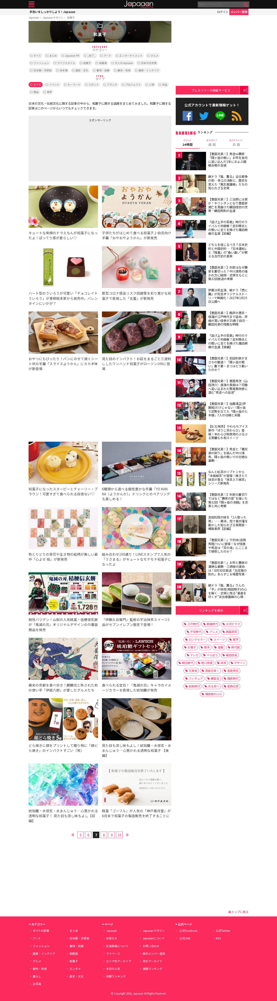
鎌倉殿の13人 (213, 694)
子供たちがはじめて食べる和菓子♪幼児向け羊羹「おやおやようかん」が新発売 (136, 235)
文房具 (193, 671)
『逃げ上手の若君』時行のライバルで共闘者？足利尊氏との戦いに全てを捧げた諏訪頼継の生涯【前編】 (228, 228)
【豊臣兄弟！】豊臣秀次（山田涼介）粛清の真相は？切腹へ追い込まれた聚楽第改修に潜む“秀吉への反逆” (228, 387)
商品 (36, 92)
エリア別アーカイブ (118, 961)
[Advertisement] (64, 151)
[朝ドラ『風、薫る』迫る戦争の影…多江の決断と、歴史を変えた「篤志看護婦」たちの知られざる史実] (191, 184)
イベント (54, 84)
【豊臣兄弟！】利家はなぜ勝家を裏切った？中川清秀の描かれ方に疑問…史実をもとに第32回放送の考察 (228, 273)
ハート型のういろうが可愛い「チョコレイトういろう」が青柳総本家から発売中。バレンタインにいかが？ (63, 298)
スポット (94, 84)
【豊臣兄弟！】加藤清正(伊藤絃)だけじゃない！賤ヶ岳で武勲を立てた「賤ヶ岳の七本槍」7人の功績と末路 (228, 409)
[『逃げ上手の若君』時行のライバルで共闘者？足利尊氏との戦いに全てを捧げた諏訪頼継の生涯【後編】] (191, 343)
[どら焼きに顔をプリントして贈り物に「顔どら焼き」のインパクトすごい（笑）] (63, 720)
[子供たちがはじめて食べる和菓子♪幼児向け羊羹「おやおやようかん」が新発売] (136, 207)
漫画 (220, 647)
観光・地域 (124, 70)
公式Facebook (187, 116)
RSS (237, 116)
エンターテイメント (131, 55)
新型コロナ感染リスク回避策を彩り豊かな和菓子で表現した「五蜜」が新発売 (136, 295)
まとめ (53, 55)
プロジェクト (133, 84)
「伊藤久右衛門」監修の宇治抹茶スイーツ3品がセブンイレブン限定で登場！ (136, 622)
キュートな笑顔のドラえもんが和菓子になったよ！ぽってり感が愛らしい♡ (63, 235)
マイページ (113, 953)
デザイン (239, 663)
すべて (37, 55)
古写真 (37, 984)
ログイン (222, 12)
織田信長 (231, 655)
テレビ (194, 655)
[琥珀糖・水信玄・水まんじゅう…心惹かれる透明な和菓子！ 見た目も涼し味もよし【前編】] (63, 785)
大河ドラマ (233, 624)
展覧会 (215, 678)
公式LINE (220, 116)
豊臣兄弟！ (212, 671)
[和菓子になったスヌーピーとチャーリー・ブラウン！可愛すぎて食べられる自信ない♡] (63, 463)
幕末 (207, 647)
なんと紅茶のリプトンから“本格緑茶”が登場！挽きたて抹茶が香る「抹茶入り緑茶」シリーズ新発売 (228, 477)
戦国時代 (212, 624)
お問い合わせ (151, 946)
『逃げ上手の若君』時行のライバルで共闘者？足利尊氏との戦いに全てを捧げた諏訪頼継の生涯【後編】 (228, 341)
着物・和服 (103, 70)
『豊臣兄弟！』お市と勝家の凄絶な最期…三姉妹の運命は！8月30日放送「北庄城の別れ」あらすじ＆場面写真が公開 (228, 570)
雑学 (235, 639)
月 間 (236, 143)
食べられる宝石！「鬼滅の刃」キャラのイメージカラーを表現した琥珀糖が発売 (136, 687)
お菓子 (192, 647)
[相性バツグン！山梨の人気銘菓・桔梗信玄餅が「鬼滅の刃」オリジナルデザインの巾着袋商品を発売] (63, 594)
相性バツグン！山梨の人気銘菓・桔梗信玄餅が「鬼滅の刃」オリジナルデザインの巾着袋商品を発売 (63, 624)
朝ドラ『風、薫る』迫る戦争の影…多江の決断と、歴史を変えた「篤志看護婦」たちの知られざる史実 (228, 182)
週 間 (211, 143)
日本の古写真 (149, 63)
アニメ (213, 632)
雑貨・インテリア (148, 70)
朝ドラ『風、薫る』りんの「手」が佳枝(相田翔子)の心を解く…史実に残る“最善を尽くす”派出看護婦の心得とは (227, 593)
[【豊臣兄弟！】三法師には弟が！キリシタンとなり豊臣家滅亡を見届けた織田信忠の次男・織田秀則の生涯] (191, 207)
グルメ (154, 55)
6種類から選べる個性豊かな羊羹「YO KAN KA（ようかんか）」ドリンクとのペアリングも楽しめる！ (136, 493)
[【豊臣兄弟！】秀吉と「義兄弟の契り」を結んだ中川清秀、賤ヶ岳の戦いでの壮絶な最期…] (191, 457)
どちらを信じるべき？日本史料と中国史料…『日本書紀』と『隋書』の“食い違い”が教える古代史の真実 (228, 250)
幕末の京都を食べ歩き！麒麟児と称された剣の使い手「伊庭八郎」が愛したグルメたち (63, 687)
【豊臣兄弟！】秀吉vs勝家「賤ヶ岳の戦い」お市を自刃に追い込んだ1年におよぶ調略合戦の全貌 (228, 159)
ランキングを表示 (211, 610)
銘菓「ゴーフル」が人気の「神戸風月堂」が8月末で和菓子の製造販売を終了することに (136, 813)
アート (107, 55)
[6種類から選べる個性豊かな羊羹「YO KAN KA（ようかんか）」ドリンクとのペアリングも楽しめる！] (136, 463)
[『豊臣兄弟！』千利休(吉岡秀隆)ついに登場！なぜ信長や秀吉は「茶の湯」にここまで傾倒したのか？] (191, 548)
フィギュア (196, 678)
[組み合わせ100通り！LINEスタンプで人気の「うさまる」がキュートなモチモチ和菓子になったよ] (136, 528)
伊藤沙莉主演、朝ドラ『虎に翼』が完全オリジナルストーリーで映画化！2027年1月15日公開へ (228, 296)
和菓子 (71, 17)
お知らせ (111, 938)
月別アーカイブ (152, 961)
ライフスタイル (66, 63)
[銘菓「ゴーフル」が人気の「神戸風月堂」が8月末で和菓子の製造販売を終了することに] (136, 785)
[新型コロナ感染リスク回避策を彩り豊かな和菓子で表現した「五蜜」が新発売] (136, 268)
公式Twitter (204, 116)
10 (119, 835)
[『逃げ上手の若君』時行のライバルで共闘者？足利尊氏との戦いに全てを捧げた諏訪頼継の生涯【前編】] (191, 230)
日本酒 (64, 70)
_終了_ (91, 55)
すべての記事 (41, 931)
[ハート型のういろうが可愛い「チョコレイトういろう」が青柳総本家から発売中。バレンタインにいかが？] (63, 268)
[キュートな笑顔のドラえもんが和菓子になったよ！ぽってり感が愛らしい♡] (63, 207)
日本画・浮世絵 (43, 70)
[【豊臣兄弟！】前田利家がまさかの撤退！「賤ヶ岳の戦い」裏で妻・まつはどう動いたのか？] (191, 366)
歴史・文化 (82, 70)
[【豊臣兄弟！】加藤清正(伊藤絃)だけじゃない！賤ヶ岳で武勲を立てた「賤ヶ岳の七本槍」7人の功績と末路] (191, 411)
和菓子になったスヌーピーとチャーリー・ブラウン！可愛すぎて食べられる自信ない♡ (63, 491)
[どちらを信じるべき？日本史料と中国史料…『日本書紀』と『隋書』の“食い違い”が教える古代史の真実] (191, 252)
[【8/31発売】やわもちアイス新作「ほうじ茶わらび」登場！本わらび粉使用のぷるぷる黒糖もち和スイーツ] (191, 434)
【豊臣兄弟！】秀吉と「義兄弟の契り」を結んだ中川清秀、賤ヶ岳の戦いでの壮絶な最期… (228, 455)
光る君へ (213, 686)
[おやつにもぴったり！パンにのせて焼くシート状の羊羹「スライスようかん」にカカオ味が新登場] (63, 333)
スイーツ (219, 639)
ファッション (41, 63)
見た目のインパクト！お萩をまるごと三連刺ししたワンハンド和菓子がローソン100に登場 (136, 363)
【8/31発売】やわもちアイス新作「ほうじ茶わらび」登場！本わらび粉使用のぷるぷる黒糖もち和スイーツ (228, 432)
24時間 (187, 143)
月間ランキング (116, 976)
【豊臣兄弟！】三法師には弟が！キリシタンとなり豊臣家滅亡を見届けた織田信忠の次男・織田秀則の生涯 (228, 205)
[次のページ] (127, 834)
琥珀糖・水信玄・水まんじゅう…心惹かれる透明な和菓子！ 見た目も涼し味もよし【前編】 (63, 815)
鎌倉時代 (232, 678)
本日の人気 (113, 969)
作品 (164, 84)
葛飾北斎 (232, 686)
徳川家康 (207, 663)
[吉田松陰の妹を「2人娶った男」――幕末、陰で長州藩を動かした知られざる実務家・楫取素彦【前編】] (191, 525)
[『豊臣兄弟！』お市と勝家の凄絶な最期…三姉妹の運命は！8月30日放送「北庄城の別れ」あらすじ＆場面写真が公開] (191, 570)
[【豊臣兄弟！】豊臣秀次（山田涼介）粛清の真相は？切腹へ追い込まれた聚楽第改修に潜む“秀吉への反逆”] (191, 389)
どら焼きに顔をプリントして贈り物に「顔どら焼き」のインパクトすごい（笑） (63, 748)
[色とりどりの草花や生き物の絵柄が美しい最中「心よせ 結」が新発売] (63, 528)
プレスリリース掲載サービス (210, 90)
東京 (49, 92)
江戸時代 (193, 624)
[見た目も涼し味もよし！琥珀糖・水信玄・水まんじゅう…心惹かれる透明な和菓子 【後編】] (136, 720)
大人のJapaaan (124, 63)
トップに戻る (239, 912)
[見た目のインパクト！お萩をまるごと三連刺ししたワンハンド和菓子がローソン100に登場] (136, 333)
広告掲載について (117, 946)
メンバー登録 (238, 12)
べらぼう (212, 655)
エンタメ (75, 969)
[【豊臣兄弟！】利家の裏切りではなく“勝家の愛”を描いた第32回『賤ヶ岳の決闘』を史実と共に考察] (191, 502)
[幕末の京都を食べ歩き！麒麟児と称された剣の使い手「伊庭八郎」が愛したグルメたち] (63, 659)
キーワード (74, 84)
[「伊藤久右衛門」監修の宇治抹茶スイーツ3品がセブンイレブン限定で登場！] (136, 594)
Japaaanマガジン (53, 17)
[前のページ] (72, 834)
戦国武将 (231, 632)
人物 (151, 84)
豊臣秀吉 (232, 671)
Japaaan (138, 4)
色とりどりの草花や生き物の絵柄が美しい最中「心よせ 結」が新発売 (63, 556)
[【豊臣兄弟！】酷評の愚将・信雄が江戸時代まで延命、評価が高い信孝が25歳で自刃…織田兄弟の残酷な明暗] (191, 320)
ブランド (112, 84)
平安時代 (195, 632)
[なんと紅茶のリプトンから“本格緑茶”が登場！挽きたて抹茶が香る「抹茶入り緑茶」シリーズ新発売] (191, 479)
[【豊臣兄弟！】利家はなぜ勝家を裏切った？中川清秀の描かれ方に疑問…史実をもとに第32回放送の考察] (191, 275)
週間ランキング (152, 969)
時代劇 (235, 647)
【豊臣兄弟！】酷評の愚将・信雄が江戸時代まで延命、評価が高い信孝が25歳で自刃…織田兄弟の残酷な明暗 (228, 318)
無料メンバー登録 (154, 953)
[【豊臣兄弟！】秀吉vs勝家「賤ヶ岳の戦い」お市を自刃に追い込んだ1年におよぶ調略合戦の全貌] (191, 162)
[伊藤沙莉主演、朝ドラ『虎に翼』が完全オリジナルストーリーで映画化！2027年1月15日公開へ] (191, 298)
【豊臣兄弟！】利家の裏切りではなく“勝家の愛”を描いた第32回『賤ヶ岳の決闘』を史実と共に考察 (228, 500)
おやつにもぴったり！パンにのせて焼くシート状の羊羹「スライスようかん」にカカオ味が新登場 (63, 363)
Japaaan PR (72, 55)
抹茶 (223, 663)
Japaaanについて (154, 938)
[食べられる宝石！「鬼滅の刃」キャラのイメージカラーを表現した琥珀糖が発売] (136, 659)
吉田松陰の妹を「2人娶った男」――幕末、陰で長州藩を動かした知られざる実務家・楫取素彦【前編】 (228, 523)
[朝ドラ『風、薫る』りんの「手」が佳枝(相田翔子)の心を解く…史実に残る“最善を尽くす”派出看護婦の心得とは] (191, 593)
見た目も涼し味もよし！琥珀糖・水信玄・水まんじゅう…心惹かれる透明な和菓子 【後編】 (136, 750)
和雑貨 (103, 63)
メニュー (31, 4)
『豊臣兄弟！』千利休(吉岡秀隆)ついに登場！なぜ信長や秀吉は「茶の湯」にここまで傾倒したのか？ (228, 545)
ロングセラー (197, 639)
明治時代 (187, 663)
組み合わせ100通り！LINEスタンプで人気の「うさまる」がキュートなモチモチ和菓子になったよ (136, 559)
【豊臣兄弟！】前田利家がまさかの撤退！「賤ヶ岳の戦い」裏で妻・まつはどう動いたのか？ (228, 364)
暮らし (37, 976)
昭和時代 (194, 686)
